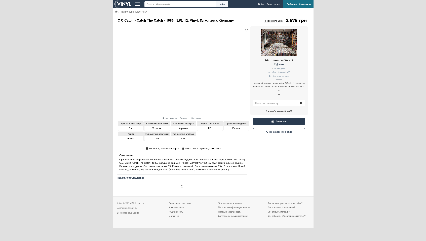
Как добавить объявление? (281, 207)
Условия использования (230, 203)
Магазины (174, 215)
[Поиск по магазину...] (301, 103)
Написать (280, 121)
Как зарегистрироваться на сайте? (284, 203)
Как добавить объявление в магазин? (286, 215)
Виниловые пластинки (180, 203)
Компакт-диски (176, 207)
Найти (222, 4)
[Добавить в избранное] (247, 31)
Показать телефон (280, 132)
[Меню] (138, 4)
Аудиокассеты (176, 211)
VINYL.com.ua (137, 203)
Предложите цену (273, 20)
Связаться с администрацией (233, 215)
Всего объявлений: (278, 111)
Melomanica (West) (279, 60)
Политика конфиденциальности (234, 207)
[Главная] (116, 11)
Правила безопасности (229, 211)
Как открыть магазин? (278, 211)
